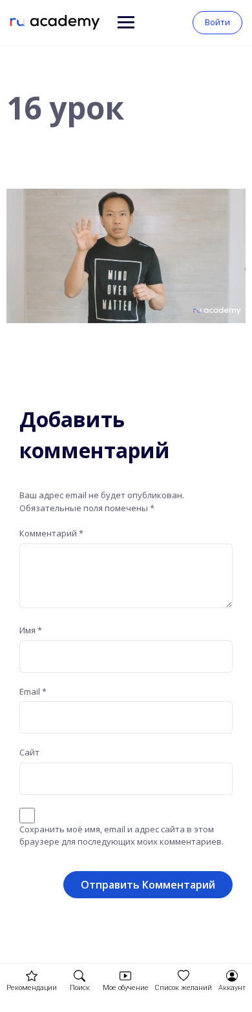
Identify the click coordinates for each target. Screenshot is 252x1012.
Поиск (80, 988)
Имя (30, 630)
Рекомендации (31, 988)
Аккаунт (232, 988)
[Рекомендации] (31, 976)
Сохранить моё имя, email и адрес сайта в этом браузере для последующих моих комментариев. (121, 835)
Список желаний (183, 988)
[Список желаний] (183, 976)
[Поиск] (79, 976)
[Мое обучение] (125, 976)
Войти (217, 22)
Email (33, 691)
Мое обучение (126, 988)
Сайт (29, 752)
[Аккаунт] (232, 976)
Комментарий (51, 533)
